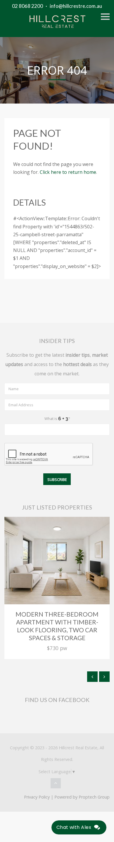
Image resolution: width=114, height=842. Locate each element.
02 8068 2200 (27, 6)
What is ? (57, 418)
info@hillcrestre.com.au (76, 6)
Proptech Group (94, 797)
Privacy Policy (37, 797)
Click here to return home (68, 172)
